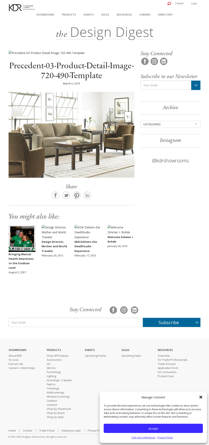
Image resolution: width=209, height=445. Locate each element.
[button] (201, 397)
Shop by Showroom (59, 409)
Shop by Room (56, 413)
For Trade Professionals (173, 360)
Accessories (54, 360)
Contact (179, 3)
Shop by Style (55, 417)
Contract (52, 405)
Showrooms (45, 14)
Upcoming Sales (131, 355)
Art (48, 364)
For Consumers (167, 372)
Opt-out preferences (144, 437)
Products (69, 14)
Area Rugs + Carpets (59, 380)
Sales (105, 14)
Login (194, 3)
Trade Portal (46, 430)
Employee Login (71, 430)
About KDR (15, 355)
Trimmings (53, 388)
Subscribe (169, 322)
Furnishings (54, 372)
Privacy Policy (165, 437)
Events (89, 14)
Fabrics (51, 384)
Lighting (51, 376)
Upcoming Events (95, 355)
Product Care (166, 376)
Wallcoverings (55, 392)
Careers (145, 14)
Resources (124, 14)
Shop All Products (57, 355)
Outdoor (52, 400)
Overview (164, 355)
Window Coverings (58, 396)
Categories (152, 124)
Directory (165, 14)
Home (12, 430)
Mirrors (51, 368)
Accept (153, 428)
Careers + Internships (22, 368)
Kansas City (16, 364)
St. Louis (14, 360)
